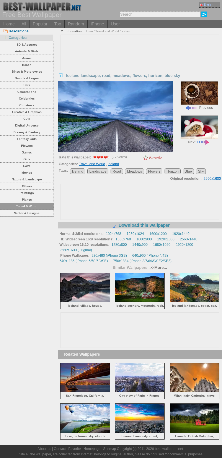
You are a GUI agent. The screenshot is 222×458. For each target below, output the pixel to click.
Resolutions (19, 31)
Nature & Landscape (27, 179)
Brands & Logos (27, 78)
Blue (188, 171)
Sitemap (109, 449)
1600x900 (144, 239)
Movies (26, 172)
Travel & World (27, 206)
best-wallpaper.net (169, 449)
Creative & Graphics (27, 112)
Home (9, 24)
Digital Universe (27, 125)
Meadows (134, 171)
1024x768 (113, 234)
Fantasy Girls (27, 139)
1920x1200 (184, 244)
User (115, 24)
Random (76, 24)
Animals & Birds (27, 51)
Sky (201, 171)
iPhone (97, 24)
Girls (26, 159)
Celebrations (26, 91)
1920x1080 (166, 239)
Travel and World (107, 31)
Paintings (27, 193)
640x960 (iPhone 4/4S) (150, 255)
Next (191, 142)
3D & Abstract (27, 44)
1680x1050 (161, 244)
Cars (26, 85)
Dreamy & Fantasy (26, 132)
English (208, 4)
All (23, 24)
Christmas (26, 105)
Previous (206, 108)
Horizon (172, 171)
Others (27, 186)
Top (57, 24)
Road (117, 171)
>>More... (158, 267)
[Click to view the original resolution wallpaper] (115, 117)
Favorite (155, 157)
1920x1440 (180, 234)
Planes (27, 199)
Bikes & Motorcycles (27, 71)
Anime (26, 58)
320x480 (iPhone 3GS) (109, 255)
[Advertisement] (140, 67)
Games (27, 152)
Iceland (126, 31)
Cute (26, 118)
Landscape (97, 171)
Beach (26, 65)
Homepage (92, 449)
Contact (60, 449)
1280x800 (119, 244)
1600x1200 (158, 234)
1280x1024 (135, 234)
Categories (18, 38)
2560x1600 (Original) (75, 250)
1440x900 (140, 244)
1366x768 (123, 239)
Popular (40, 24)
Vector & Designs (26, 213)
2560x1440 (188, 239)
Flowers (27, 145)
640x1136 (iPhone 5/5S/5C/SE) (83, 261)
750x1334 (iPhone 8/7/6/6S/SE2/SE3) (142, 261)
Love (27, 166)
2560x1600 (212, 178)
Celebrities (27, 98)
